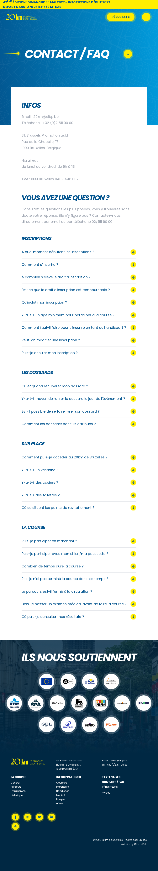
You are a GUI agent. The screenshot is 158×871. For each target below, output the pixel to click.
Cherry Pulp (140, 844)
